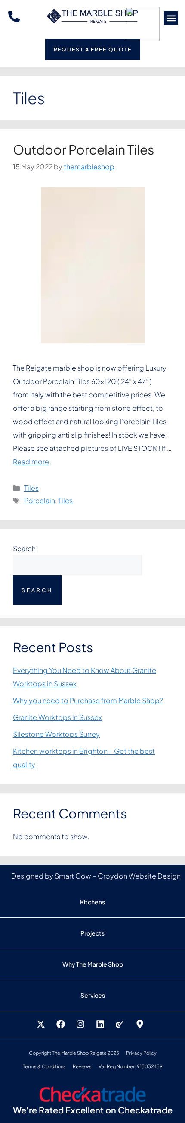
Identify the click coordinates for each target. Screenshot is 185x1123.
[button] (171, 18)
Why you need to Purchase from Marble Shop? (88, 700)
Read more (31, 461)
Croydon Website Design (139, 875)
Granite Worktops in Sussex (57, 717)
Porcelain (39, 500)
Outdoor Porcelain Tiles (83, 149)
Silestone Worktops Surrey (56, 734)
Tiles (31, 487)
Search (24, 548)
